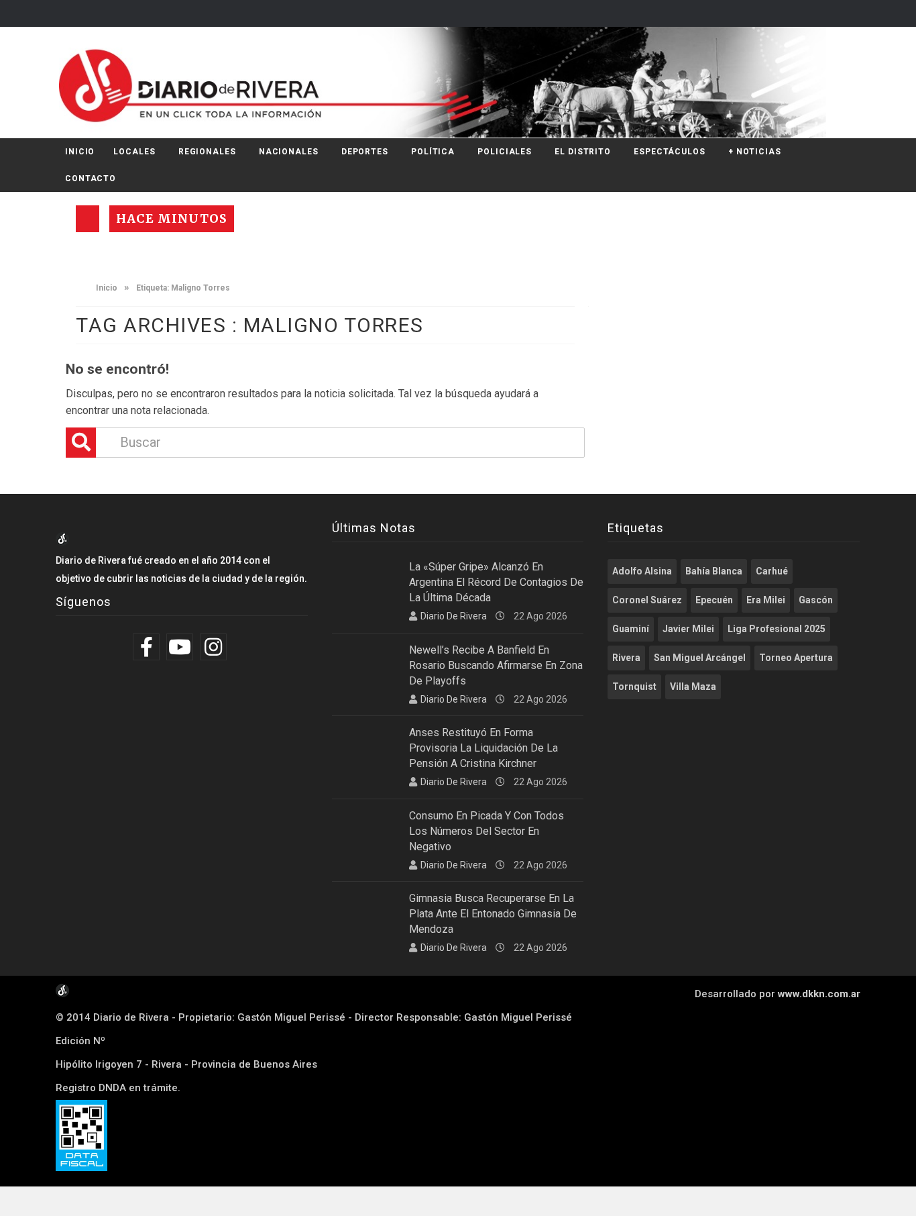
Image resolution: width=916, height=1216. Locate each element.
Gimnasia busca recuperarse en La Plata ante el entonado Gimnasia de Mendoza (493, 913)
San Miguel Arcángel (700, 657)
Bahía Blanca (713, 571)
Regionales (207, 151)
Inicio (80, 151)
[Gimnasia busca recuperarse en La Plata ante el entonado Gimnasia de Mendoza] (365, 914)
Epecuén (714, 600)
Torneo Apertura (796, 657)
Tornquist (634, 686)
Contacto (90, 178)
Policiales (504, 151)
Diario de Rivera (453, 616)
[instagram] (215, 647)
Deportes (364, 151)
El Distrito (583, 151)
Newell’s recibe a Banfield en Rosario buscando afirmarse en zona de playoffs (496, 665)
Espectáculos (669, 151)
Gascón (816, 600)
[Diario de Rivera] (453, 82)
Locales (134, 151)
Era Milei (765, 600)
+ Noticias (754, 151)
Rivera (626, 657)
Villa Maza (693, 686)
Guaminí (630, 628)
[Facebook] (148, 647)
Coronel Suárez (647, 600)
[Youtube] (181, 647)
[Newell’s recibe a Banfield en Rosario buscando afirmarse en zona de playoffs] (365, 665)
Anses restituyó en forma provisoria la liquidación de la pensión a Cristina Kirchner (483, 748)
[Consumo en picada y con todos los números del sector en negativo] (365, 831)
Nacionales (289, 151)
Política (433, 151)
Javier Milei (688, 628)
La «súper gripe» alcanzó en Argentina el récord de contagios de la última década (496, 582)
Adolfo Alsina (642, 571)
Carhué (772, 571)
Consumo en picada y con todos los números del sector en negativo (486, 831)
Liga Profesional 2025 (776, 628)
